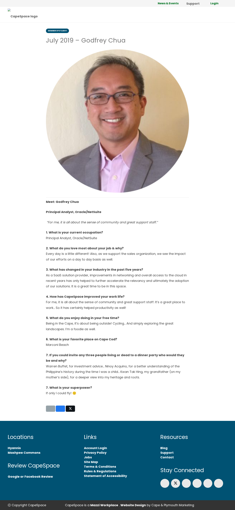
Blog (164, 448)
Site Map (91, 462)
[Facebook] (164, 483)
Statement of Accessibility (105, 476)
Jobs (88, 457)
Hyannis (14, 448)
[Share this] (60, 409)
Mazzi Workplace (104, 505)
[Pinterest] (218, 483)
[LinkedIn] (186, 483)
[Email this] (50, 409)
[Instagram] (197, 483)
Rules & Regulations (100, 471)
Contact (167, 457)
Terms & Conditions (100, 466)
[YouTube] (207, 483)
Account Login (95, 448)
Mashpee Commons (24, 452)
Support (167, 452)
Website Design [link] (133, 505)
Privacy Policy (95, 452)
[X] (175, 483)
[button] (225, 3)
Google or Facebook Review (30, 476)
